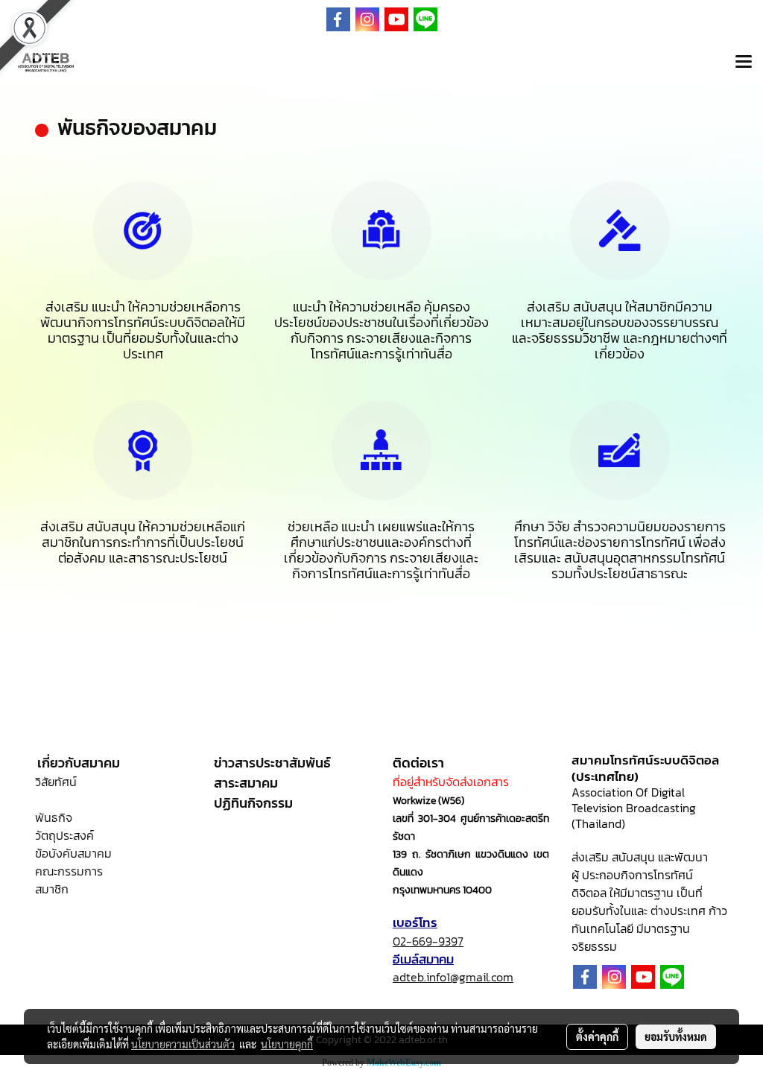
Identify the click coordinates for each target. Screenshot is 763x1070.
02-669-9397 (428, 941)
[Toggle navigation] (743, 62)
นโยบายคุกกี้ (287, 1044)
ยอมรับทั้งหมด (676, 1036)
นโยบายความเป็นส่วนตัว (183, 1044)
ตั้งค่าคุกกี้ (597, 1036)
